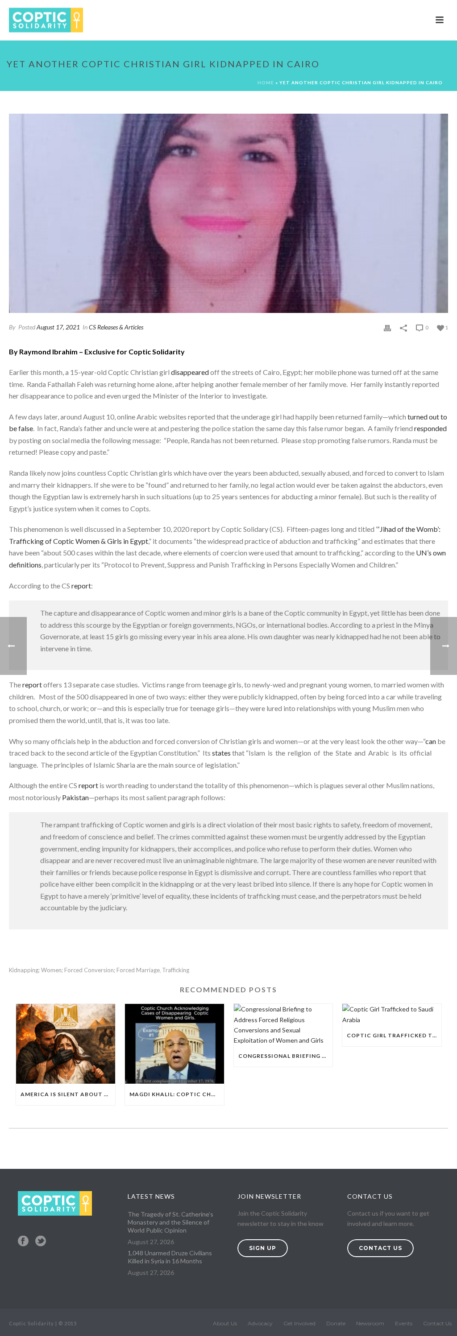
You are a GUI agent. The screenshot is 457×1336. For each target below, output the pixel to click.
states (221, 752)
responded (430, 428)
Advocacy (260, 1323)
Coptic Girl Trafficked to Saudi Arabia (394, 1035)
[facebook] (23, 1241)
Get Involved (299, 1323)
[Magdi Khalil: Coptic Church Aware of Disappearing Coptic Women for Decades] (174, 1043)
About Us (225, 1323)
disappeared (190, 372)
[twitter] (40, 1241)
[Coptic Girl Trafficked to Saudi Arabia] (391, 1014)
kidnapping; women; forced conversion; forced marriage (84, 970)
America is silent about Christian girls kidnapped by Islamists (68, 1094)
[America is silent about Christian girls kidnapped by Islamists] (65, 1043)
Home (266, 82)
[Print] (387, 327)
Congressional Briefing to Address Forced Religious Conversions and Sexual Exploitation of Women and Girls (285, 1055)
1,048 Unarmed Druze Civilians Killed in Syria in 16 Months (170, 1257)
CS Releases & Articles (116, 327)
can (430, 741)
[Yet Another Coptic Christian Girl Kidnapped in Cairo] (228, 213)
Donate (335, 1323)
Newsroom (370, 1323)
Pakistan (75, 797)
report (81, 585)
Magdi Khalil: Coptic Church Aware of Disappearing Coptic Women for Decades (176, 1094)
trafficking (175, 970)
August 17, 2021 (58, 327)
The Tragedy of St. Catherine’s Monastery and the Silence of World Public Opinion (170, 1222)
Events (403, 1323)
